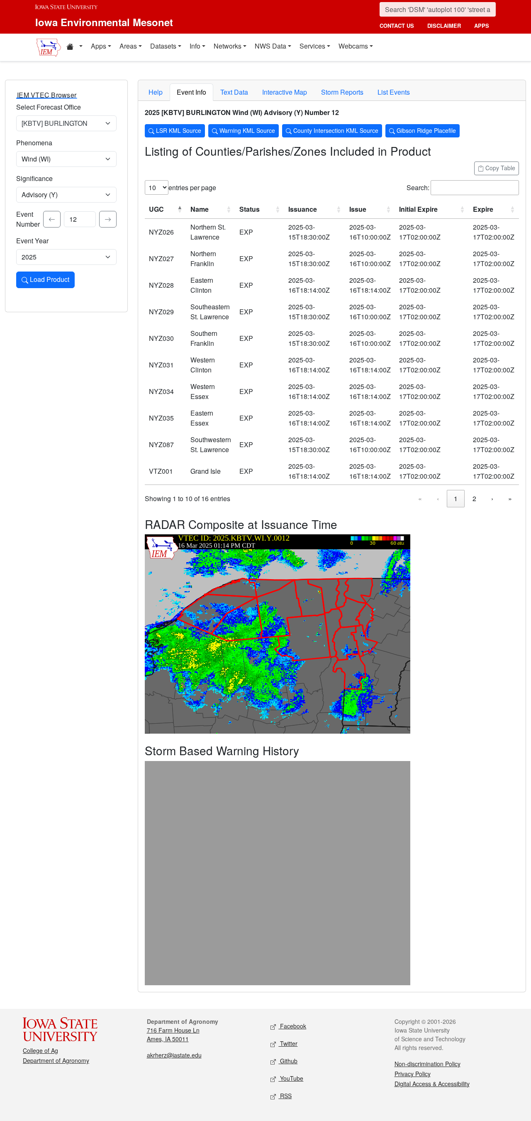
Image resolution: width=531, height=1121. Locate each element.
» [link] (510, 498)
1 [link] (456, 498)
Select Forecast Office (48, 107)
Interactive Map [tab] (284, 92)
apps (481, 25)
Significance (34, 178)
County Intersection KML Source (335, 130)
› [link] (492, 498)
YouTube (290, 1078)
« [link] (420, 498)
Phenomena (34, 142)
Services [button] (312, 46)
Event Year (32, 240)
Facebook (292, 1026)
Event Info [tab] (191, 92)
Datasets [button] (163, 46)
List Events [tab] (394, 92)
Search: (418, 187)
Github (287, 1061)
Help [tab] (156, 92)
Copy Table (499, 168)
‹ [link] (438, 498)
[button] (74, 47)
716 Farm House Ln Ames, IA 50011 (173, 1034)
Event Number (28, 219)
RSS (285, 1096)
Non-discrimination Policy (427, 1064)
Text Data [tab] (234, 92)
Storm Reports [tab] (342, 92)
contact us (397, 25)
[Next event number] (108, 219)
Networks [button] (227, 46)
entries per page (192, 187)
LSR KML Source (177, 130)
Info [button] (195, 46)
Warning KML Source (246, 130)
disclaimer (444, 25)
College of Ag (40, 1050)
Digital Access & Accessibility (432, 1083)
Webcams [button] (353, 46)
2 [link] (474, 498)
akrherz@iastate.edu (174, 1055)
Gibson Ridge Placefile (425, 130)
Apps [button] (98, 46)
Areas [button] (128, 46)
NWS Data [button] (270, 46)
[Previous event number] (52, 219)
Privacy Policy (413, 1074)
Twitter (287, 1043)
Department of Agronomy (56, 1060)
